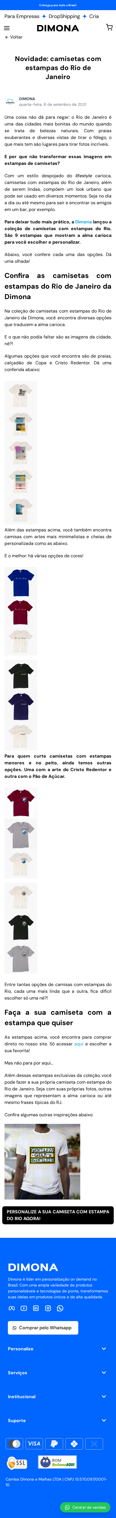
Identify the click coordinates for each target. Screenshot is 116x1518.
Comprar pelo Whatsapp (45, 1328)
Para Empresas (22, 16)
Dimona (83, 222)
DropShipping (64, 16)
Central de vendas (89, 1507)
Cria (94, 16)
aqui (78, 1044)
